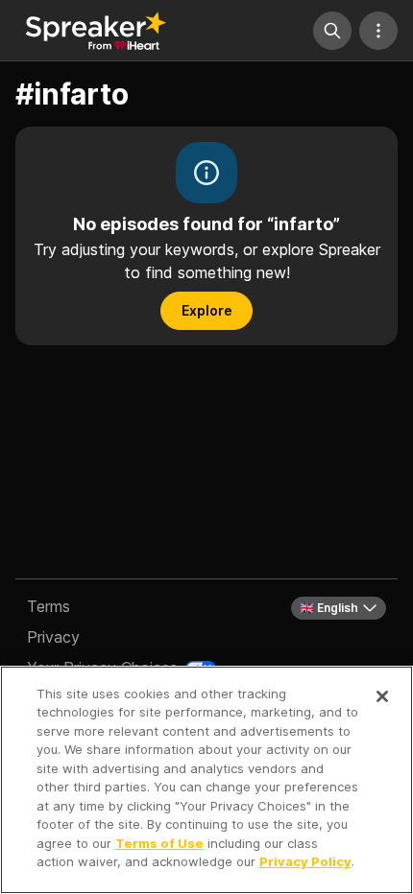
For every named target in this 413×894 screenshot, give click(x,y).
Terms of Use (159, 843)
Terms (48, 606)
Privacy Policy (305, 861)
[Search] (332, 31)
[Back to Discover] (96, 31)
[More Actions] (378, 31)
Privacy (53, 637)
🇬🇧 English (329, 607)
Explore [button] (207, 310)
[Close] (382, 696)
